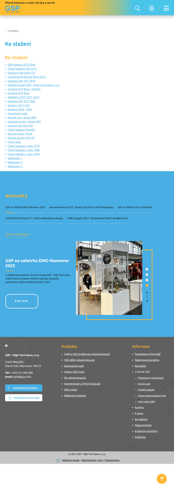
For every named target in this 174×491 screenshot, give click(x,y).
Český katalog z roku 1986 (24, 150)
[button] (147, 269)
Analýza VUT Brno (19, 93)
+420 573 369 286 (22, 372)
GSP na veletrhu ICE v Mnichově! (134, 207)
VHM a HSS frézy (74, 371)
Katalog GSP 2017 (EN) (22, 81)
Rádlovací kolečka (75, 395)
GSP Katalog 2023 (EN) (22, 64)
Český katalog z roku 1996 (24, 154)
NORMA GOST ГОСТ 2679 (23, 97)
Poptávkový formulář (26, 397)
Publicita (140, 437)
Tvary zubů (14, 142)
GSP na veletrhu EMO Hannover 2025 (25, 207)
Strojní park (144, 383)
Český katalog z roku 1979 (24, 146)
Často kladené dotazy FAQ (152, 395)
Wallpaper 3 (15, 166)
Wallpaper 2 (15, 162)
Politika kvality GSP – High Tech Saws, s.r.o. (34, 85)
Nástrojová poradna (147, 360)
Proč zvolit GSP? (146, 401)
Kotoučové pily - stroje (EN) (24, 121)
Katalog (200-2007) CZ (21, 72)
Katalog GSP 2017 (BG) (22, 101)
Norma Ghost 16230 (20, 133)
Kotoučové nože (17, 113)
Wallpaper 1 (15, 158)
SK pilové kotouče (75, 377)
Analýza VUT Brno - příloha (24, 89)
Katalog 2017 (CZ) (19, 105)
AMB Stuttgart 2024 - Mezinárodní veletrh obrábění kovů (97, 218)
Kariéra (139, 407)
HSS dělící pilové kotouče (79, 360)
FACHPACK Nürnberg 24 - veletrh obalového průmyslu (34, 218)
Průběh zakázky (146, 389)
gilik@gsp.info (22, 376)
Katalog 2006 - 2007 (20, 109)
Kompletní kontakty (25, 387)
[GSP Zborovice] (12, 9)
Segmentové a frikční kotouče (82, 383)
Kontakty (140, 366)
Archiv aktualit (17, 234)
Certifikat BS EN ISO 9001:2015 (27, 77)
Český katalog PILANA (21, 129)
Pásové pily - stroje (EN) (22, 117)
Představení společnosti (151, 378)
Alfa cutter (70, 389)
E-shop (139, 413)
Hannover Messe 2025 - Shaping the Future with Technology (81, 207)
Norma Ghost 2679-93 (21, 138)
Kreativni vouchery (146, 431)
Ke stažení (13, 30)
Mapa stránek (143, 425)
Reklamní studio (71, 460)
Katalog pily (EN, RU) (20, 125)
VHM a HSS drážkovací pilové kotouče (87, 354)
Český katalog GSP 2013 (22, 68)
